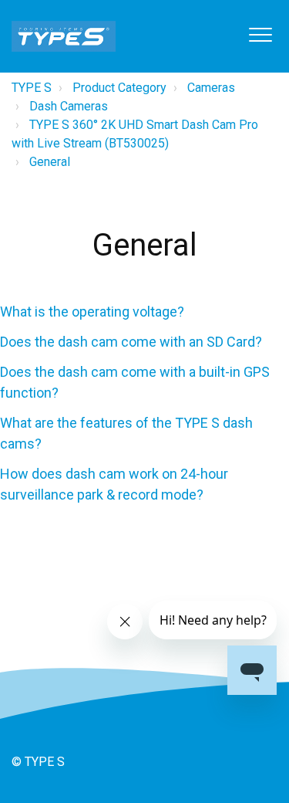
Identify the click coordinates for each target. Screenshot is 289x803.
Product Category (119, 87)
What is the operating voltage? (92, 311)
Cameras (211, 87)
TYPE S (32, 87)
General (49, 161)
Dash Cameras (68, 106)
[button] (260, 34)
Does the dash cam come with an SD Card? (131, 342)
